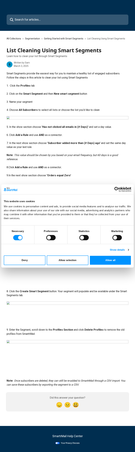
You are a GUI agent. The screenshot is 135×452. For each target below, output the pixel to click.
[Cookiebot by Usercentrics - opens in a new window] (116, 189)
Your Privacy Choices (70, 443)
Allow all (110, 260)
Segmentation (32, 38)
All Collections (14, 38)
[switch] (51, 237)
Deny (24, 260)
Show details (117, 249)
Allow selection (68, 260)
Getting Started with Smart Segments (63, 38)
